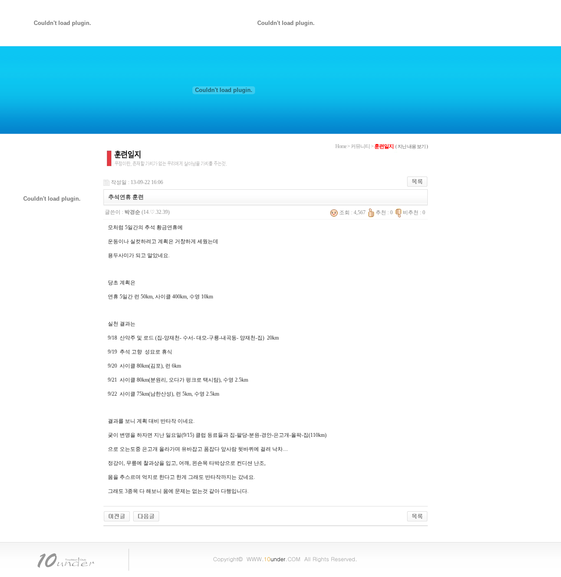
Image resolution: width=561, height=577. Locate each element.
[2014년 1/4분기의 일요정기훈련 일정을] (116, 516)
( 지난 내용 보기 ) (411, 146)
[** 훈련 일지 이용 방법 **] (146, 516)
